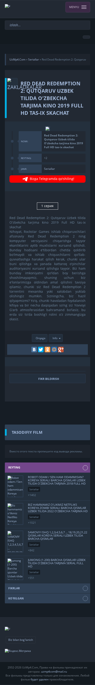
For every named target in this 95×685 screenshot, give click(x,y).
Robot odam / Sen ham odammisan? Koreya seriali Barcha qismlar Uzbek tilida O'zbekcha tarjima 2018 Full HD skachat (57, 481)
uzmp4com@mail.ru (54, 671)
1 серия (47, 206)
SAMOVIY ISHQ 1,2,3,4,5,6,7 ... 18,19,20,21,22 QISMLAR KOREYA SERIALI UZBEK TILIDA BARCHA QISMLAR (57, 535)
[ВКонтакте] (34, 349)
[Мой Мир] (54, 349)
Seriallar (49, 169)
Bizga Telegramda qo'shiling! (52, 178)
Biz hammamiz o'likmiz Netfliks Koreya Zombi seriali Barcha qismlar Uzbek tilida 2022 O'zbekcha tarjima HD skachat (58, 509)
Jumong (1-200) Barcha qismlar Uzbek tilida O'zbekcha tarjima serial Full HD (57, 563)
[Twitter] (41, 349)
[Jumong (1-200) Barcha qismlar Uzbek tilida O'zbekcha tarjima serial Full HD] (15, 569)
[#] (47, 9)
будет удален (40, 679)
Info (55, 338)
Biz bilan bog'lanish (20, 640)
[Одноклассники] (47, 349)
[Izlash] (87, 22)
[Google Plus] (61, 349)
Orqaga (40, 338)
